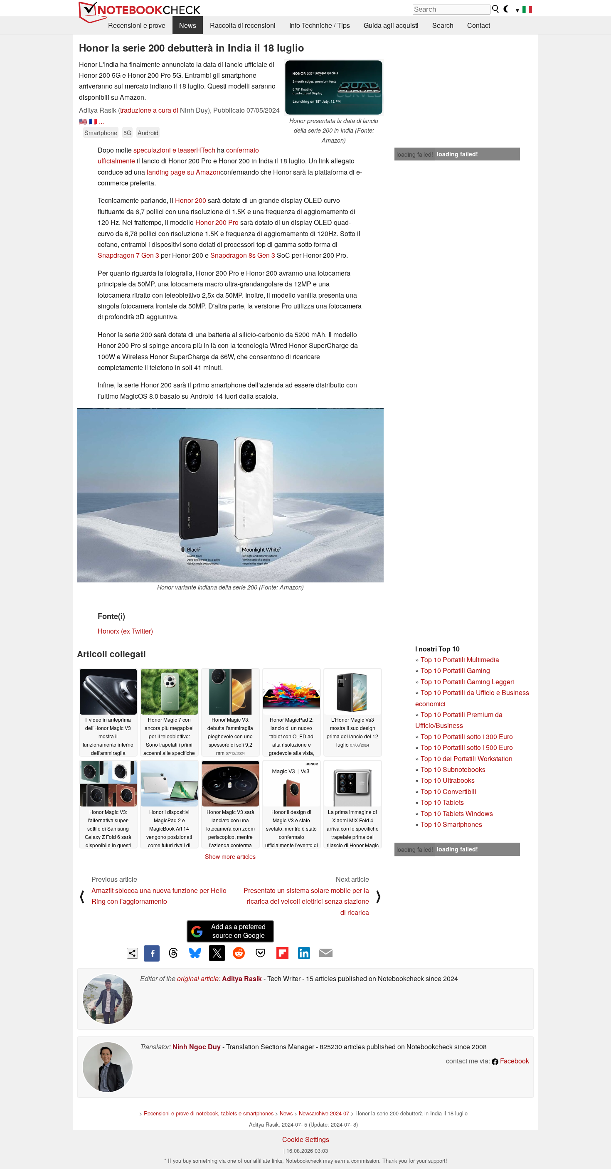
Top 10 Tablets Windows (457, 813)
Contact (478, 25)
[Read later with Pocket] (261, 953)
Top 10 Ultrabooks (448, 780)
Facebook (513, 1060)
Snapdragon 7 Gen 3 (129, 255)
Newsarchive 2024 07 (324, 1113)
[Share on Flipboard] (282, 953)
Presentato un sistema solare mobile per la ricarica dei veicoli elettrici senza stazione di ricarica (306, 901)
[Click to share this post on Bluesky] (195, 953)
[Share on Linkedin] (304, 953)
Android (148, 132)
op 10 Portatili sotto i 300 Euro (468, 736)
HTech (206, 150)
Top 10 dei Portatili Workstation (466, 758)
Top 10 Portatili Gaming (455, 670)
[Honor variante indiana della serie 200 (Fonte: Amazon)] (230, 495)
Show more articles (230, 856)
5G (127, 132)
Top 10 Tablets (442, 802)
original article (198, 978)
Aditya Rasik (242, 978)
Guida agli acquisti (391, 25)
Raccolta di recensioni (243, 25)
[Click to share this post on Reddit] (238, 953)
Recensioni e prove (136, 25)
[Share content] (132, 953)
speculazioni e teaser (164, 150)
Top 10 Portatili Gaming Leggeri (467, 681)
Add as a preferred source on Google (238, 931)
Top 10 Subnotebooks (453, 769)
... (101, 121)
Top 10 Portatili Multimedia (460, 659)
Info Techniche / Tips (319, 25)
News (187, 25)
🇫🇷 (93, 121)
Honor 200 (190, 200)
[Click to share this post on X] (217, 953)
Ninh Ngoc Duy (196, 1046)
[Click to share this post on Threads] (173, 953)
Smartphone (100, 132)
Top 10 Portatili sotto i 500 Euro (467, 747)
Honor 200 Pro (217, 222)
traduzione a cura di (149, 110)
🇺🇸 (83, 121)
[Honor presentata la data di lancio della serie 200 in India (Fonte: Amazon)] (334, 87)
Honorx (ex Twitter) (125, 631)
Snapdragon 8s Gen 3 (242, 255)
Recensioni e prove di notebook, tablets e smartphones (208, 1113)
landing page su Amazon (183, 172)
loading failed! (415, 154)
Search (442, 25)
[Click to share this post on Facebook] (152, 953)
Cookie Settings (305, 1139)
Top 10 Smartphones (451, 824)
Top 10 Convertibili (448, 791)
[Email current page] (326, 953)
